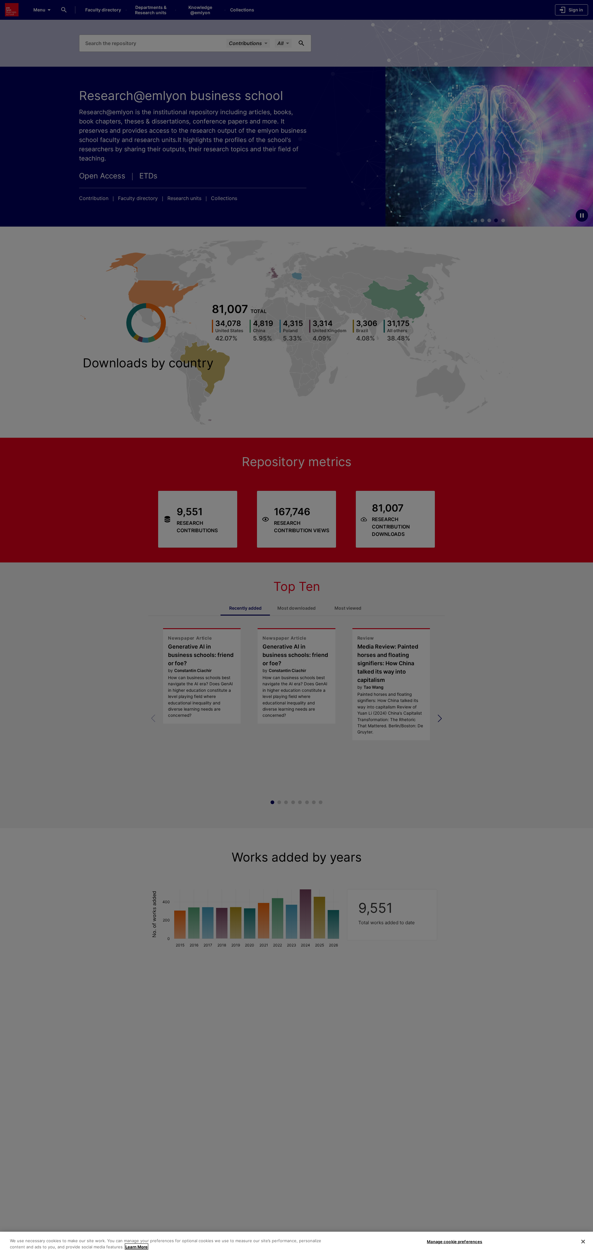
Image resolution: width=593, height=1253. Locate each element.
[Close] (583, 1241)
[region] (296, 1242)
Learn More (136, 1246)
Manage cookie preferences (454, 1241)
